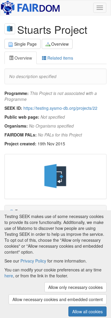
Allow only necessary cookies (75, 287)
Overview (60, 44)
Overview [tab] (22, 58)
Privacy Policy (33, 261)
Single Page (25, 44)
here (8, 276)
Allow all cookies (87, 311)
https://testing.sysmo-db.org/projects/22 (60, 108)
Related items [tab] (59, 58)
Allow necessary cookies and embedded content (57, 299)
